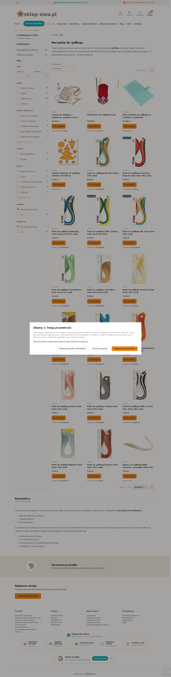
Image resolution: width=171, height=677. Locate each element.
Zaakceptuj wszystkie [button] (124, 349)
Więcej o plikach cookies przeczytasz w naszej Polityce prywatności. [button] (60, 341)
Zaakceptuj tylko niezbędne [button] (72, 349)
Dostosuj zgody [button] (99, 349)
